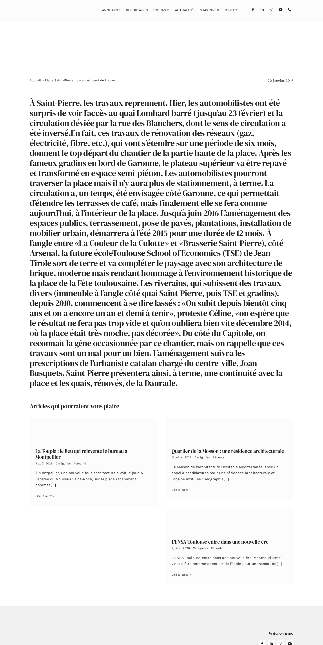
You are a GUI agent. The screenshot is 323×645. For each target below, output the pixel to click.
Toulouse (128, 253)
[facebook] (252, 9)
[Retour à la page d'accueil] (52, 8)
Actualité (79, 463)
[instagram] (271, 9)
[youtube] (280, 9)
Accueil (35, 80)
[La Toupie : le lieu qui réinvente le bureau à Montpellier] (93, 429)
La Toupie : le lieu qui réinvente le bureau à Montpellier (81, 454)
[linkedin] (262, 9)
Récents (219, 457)
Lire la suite (43, 496)
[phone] (289, 9)
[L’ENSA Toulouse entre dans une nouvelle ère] (229, 520)
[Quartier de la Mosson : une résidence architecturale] (229, 429)
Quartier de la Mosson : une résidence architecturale (228, 451)
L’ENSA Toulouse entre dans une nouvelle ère (220, 541)
